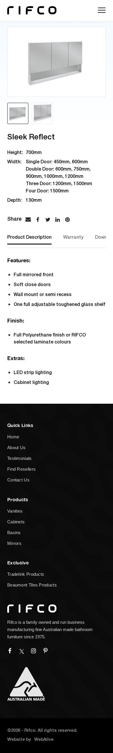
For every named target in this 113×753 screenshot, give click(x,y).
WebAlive (44, 740)
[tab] (30, 241)
